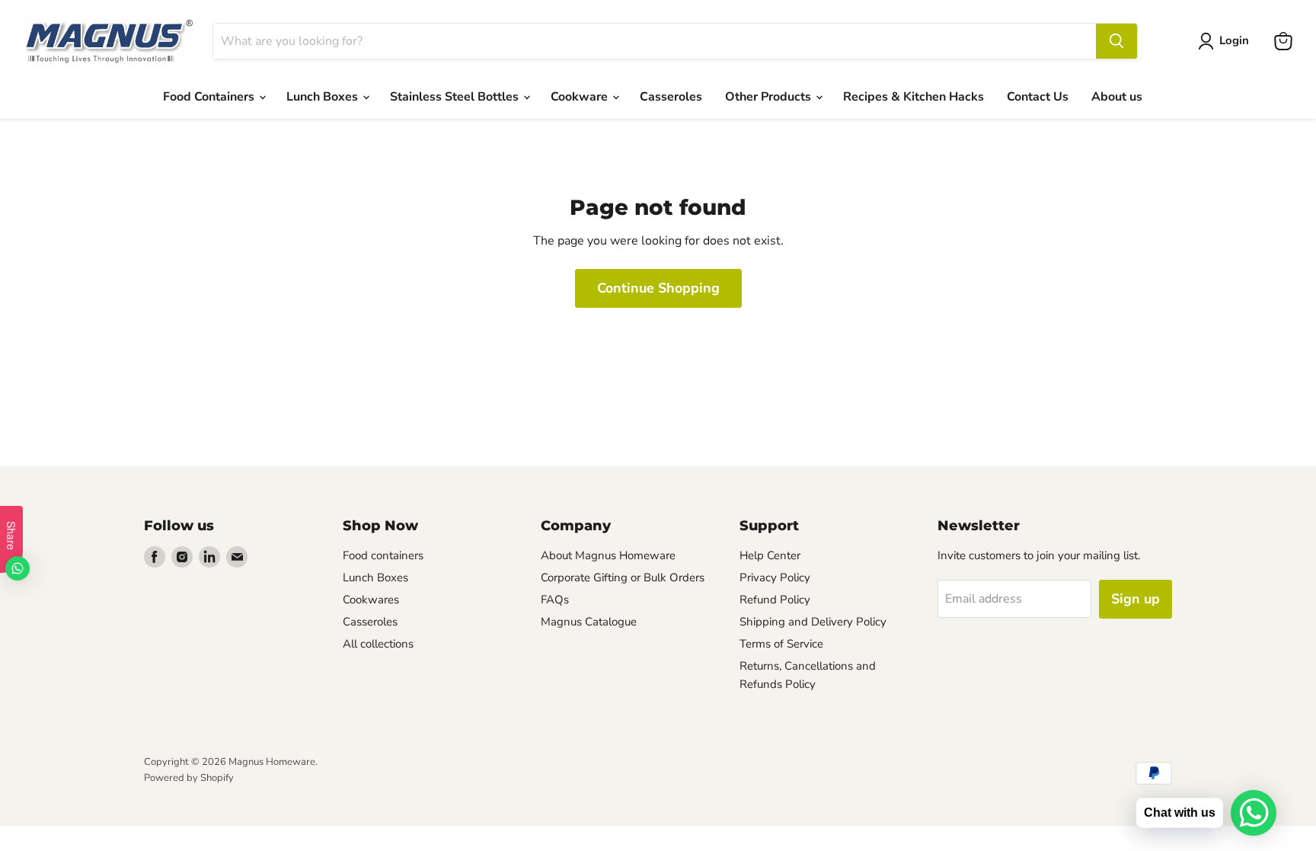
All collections (378, 643)
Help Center (769, 555)
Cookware (581, 96)
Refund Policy (774, 599)
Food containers (383, 555)
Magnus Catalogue (589, 621)
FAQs (555, 599)
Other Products (769, 96)
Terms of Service (781, 643)
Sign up (1135, 599)
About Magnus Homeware (608, 555)
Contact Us (1037, 96)
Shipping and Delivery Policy (812, 621)
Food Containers (210, 96)
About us (1116, 96)
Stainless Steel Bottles (456, 96)
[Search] (1116, 41)
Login (1234, 40)
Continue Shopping (658, 288)
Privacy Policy (774, 577)
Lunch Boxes (323, 96)
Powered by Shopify (189, 778)
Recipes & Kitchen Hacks (913, 96)
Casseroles (671, 96)
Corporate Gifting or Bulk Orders (622, 577)
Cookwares (371, 599)
